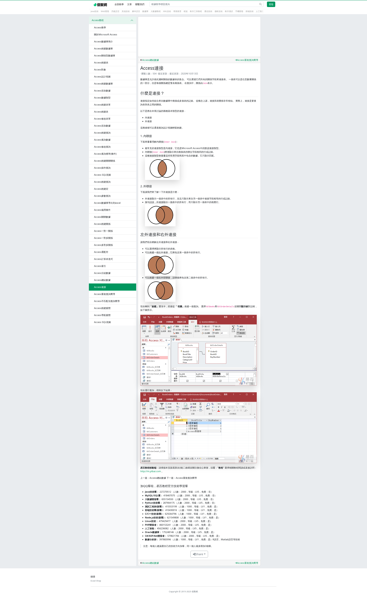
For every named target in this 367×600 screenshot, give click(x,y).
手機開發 (239, 11)
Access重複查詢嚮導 (247, 60)
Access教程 (98, 20)
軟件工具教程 (196, 11)
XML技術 (167, 11)
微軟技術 (219, 11)
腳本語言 (136, 11)
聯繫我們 (139, 4)
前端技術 (250, 11)
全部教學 (119, 4)
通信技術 (208, 11)
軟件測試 (229, 11)
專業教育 (177, 11)
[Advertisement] (199, 37)
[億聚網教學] (101, 4)
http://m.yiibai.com (150, 471)
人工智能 (260, 11)
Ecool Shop (96, 580)
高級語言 (115, 11)
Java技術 (94, 11)
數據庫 (145, 11)
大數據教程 (156, 11)
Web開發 (105, 11)
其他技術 (126, 11)
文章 (129, 4)
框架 (186, 11)
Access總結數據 (150, 60)
